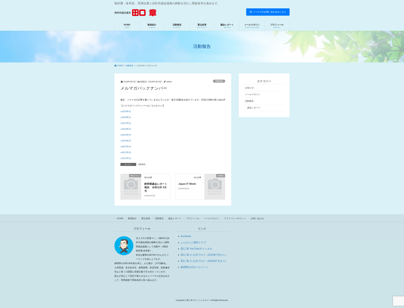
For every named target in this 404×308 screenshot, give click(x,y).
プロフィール (192, 218)
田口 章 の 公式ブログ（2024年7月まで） (204, 261)
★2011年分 (125, 158)
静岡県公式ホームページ (194, 267)
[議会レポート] (131, 180)
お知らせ (249, 87)
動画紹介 (132, 218)
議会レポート (253, 107)
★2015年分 (125, 135)
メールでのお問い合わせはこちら (269, 12)
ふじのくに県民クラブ (193, 242)
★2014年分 (125, 140)
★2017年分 (125, 123)
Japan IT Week (187, 184)
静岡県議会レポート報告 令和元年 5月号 (155, 187)
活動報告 (219, 81)
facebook (186, 236)
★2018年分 (125, 117)
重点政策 (145, 218)
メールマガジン (252, 94)
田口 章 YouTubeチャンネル (196, 248)
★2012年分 (125, 152)
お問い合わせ (257, 218)
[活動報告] (215, 180)
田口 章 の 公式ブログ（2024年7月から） (204, 254)
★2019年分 (125, 111)
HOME (120, 218)
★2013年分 (125, 146)
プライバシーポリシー (235, 218)
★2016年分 (125, 129)
